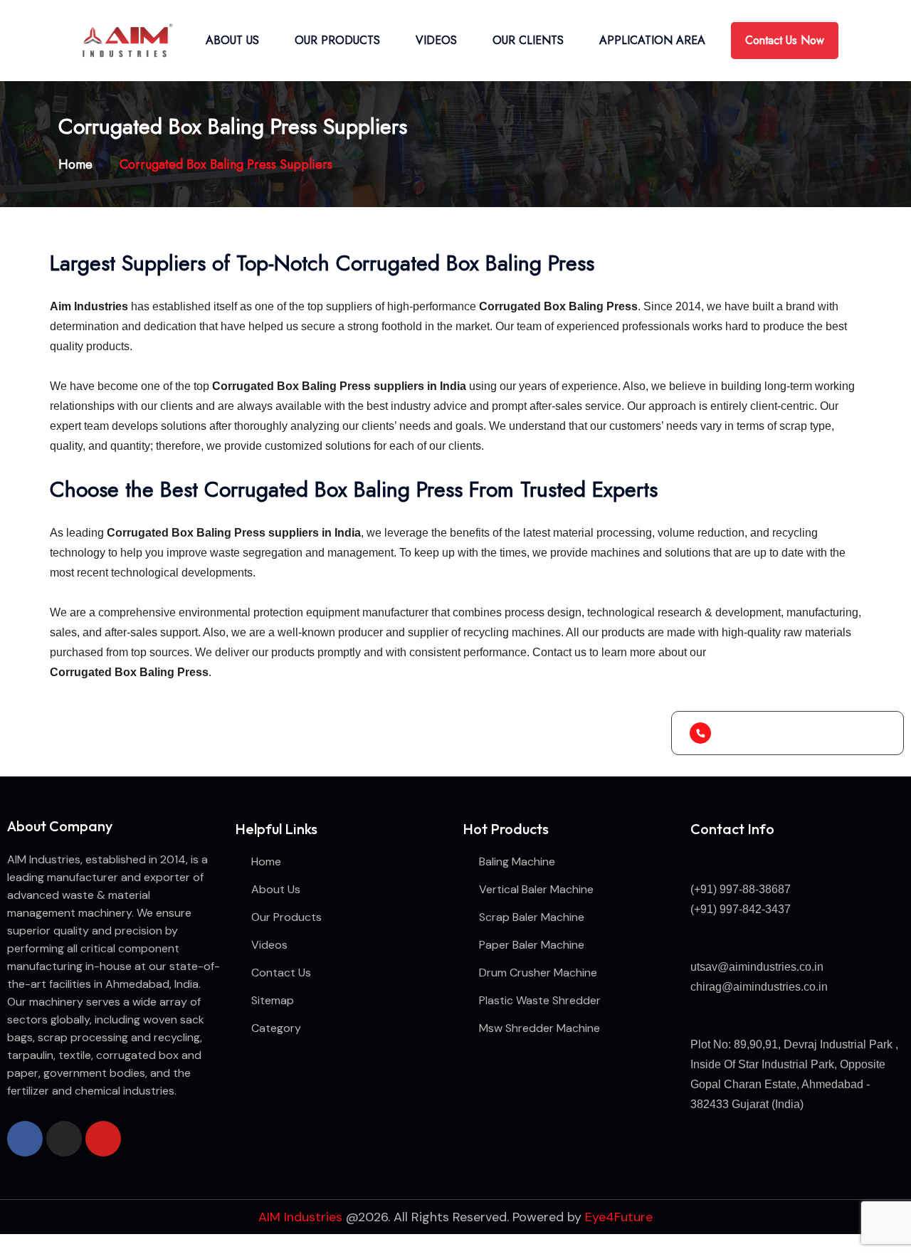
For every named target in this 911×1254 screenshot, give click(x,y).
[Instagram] (64, 1138)
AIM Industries (300, 1217)
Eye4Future (619, 1217)
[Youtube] (103, 1138)
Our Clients (528, 40)
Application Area (652, 40)
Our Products (337, 40)
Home (79, 164)
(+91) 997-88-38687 (740, 889)
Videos (436, 40)
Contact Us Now (784, 40)
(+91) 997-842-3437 (740, 909)
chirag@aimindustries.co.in (759, 987)
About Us (232, 40)
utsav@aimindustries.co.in (756, 967)
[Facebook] (25, 1138)
